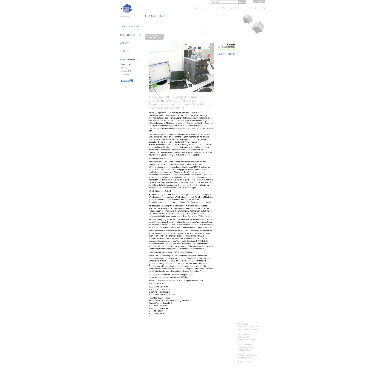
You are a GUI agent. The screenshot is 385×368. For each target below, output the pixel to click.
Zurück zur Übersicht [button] (226, 53)
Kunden (124, 51)
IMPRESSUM (245, 361)
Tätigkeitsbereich (130, 26)
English (261, 1)
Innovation (125, 74)
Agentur (125, 43)
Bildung (124, 67)
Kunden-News (128, 59)
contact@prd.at (245, 357)
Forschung (125, 64)
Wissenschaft (126, 71)
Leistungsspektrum (131, 35)
